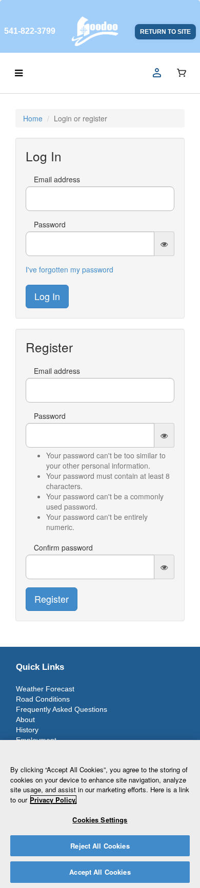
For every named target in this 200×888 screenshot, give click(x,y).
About (25, 719)
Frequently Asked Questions (61, 709)
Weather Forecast (45, 689)
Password (50, 224)
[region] (100, 814)
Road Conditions (43, 699)
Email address (57, 179)
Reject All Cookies (99, 846)
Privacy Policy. (53, 800)
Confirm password (63, 547)
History (27, 730)
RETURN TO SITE (165, 31)
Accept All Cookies (99, 872)
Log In (47, 296)
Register (51, 598)
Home (33, 118)
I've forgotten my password (69, 269)
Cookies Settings (99, 819)
